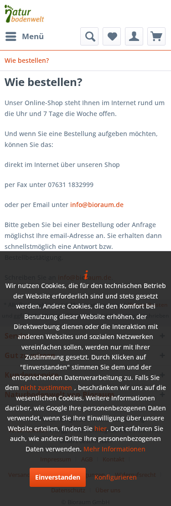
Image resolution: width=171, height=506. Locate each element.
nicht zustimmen (46, 387)
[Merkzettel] (112, 36)
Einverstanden (57, 477)
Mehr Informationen (114, 449)
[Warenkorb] (156, 36)
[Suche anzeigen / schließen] (89, 36)
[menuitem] (24, 36)
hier (100, 428)
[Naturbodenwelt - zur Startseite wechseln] (24, 14)
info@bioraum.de (97, 204)
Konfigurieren (115, 477)
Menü (33, 36)
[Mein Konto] (134, 36)
